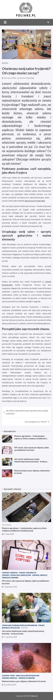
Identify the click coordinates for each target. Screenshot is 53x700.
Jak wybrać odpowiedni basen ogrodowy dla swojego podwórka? (27, 412)
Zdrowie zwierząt (39, 575)
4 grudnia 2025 (10, 685)
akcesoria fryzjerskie (35, 200)
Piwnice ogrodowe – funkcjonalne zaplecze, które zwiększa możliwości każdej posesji (30, 438)
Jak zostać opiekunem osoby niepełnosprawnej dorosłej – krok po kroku (30, 461)
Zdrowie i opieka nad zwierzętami (16, 575)
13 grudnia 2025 (10, 587)
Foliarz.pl (33, 696)
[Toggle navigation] (5, 22)
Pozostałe (6, 525)
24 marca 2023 (10, 78)
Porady (41, 625)
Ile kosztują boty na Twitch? (36, 422)
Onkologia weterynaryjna (27, 676)
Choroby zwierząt (10, 573)
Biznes (5, 63)
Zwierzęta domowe (10, 578)
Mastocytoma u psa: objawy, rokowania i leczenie (24, 681)
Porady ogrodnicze (27, 573)
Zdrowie (24, 628)
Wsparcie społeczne (11, 628)
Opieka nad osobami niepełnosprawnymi (19, 625)
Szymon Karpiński (27, 78)
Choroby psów (8, 676)
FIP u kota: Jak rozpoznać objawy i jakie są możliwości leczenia (31, 448)
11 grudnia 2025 (10, 637)
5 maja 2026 (9, 534)
